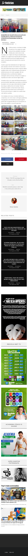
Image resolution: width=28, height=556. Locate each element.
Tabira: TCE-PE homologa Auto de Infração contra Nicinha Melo (15, 178)
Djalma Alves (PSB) (6, 153)
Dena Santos (5, 42)
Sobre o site (11, 552)
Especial (13, 42)
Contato (6, 552)
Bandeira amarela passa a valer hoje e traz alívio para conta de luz (13, 186)
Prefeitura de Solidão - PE (17, 153)
